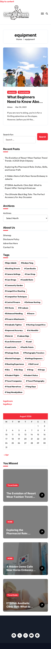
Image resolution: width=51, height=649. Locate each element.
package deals (12, 353)
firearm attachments (15, 319)
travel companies (14, 381)
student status (31, 375)
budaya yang (27, 263)
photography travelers (34, 353)
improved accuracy (14, 330)
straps (42, 370)
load (29, 341)
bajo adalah (11, 263)
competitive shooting (15, 291)
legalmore (8, 401)
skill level (34, 364)
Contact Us (8, 247)
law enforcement (13, 341)
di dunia (10, 308)
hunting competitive (37, 325)
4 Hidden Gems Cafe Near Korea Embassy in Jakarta (26, 177)
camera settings (13, 274)
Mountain (12, 92)
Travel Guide (24, 92)
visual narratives (13, 386)
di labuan (24, 308)
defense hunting (33, 302)
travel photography (35, 381)
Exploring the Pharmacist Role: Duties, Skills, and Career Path (26, 168)
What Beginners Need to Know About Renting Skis (25, 101)
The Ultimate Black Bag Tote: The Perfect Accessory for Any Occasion (25, 195)
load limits (11, 347)
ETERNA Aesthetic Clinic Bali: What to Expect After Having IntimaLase (23, 186)
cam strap (30, 274)
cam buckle (31, 268)
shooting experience (15, 364)
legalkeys (7, 404)
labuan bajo (24, 336)
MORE (10, 522)
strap (31, 370)
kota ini (9, 336)
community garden (14, 285)
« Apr (6, 454)
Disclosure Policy (11, 239)
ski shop (19, 370)
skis (8, 370)
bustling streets (13, 268)
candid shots (27, 280)
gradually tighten (14, 325)
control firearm (13, 302)
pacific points (27, 347)
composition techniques (16, 296)
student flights (12, 375)
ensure (31, 313)
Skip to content (7, 1)
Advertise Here (10, 243)
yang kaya (31, 386)
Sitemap (7, 235)
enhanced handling (14, 313)
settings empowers (34, 358)
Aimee (10, 107)
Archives (7, 213)
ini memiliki (33, 330)
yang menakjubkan (14, 392)
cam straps (11, 280)
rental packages (13, 358)
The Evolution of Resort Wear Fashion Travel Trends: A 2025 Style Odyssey (26, 159)
